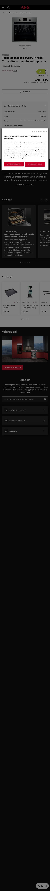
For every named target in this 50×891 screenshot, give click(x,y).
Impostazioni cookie (14, 164)
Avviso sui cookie (8, 158)
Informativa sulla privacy (19, 158)
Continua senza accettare (39, 131)
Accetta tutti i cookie (35, 164)
